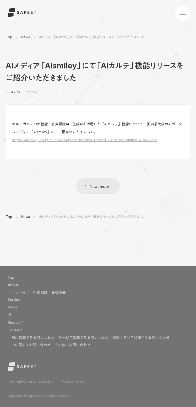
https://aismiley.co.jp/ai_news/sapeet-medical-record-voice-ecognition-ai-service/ (84, 139)
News (25, 37)
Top (9, 37)
